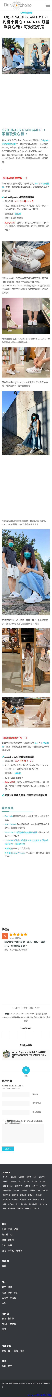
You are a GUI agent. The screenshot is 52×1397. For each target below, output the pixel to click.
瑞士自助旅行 (33, 1204)
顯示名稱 (35, 1094)
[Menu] (46, 5)
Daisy (37, 1008)
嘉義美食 (31, 1195)
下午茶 (5, 1177)
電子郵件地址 (37, 1103)
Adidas (14, 1014)
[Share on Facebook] (6, 1035)
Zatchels (9, 816)
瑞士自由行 (43, 1204)
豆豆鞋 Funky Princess (15, 852)
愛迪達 (38, 1014)
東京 (4, 1287)
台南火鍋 (16, 1190)
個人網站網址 (37, 1112)
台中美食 (13, 1182)
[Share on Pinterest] (22, 1035)
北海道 (29, 1177)
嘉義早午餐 (6, 1195)
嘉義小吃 (45, 1190)
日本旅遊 (23, 1200)
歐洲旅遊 (36, 1200)
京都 (10, 1292)
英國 (4, 1209)
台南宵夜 (27, 1186)
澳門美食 (11, 1204)
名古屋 (5, 1298)
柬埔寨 (5, 1323)
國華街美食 (6, 1200)
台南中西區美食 (8, 1186)
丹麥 (4, 1245)
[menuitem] (46, 5)
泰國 (4, 1318)
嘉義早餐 (15, 1195)
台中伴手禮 (41, 1177)
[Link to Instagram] (46, 1035)
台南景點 (43, 1186)
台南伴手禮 (18, 1186)
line (36, 183)
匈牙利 (19, 1250)
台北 (20, 1182)
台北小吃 (34, 1182)
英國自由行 (11, 1209)
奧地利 (11, 1250)
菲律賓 (13, 1323)
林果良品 (9, 848)
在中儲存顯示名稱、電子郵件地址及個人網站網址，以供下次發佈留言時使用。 (24, 1122)
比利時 (11, 1239)
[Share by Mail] (38, 1035)
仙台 (4, 1303)
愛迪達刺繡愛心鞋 (19, 1017)
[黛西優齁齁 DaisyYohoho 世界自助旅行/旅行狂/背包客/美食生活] (21, 5)
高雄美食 (36, 1209)
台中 (34, 1177)
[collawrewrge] (26, 56)
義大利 (5, 1234)
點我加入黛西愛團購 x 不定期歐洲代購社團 (25, 795)
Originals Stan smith (26, 1014)
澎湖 (4, 1366)
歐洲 (29, 1200)
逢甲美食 (20, 1209)
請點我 (18, 213)
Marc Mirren (11, 824)
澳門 (4, 1204)
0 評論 (25, 1008)
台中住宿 (5, 1182)
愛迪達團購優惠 (32, 1017)
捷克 (4, 1250)
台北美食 (42, 1182)
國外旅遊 (39, 1195)
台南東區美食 (7, 1190)
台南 (22, 1350)
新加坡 (11, 1318)
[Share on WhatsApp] (14, 1035)
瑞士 (17, 1204)
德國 (10, 1229)
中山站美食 (12, 1177)
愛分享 (30, 13)
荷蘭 (4, 1239)
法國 (42, 1200)
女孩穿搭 (23, 13)
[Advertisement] (26, 487)
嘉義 (38, 1190)
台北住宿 (27, 1182)
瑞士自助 (24, 1204)
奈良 (16, 1292)
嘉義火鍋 (23, 1195)
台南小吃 (35, 1186)
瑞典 (10, 1245)
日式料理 (15, 1200)
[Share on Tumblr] (30, 1035)
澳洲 (4, 1265)
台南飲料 (32, 1190)
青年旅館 (28, 1209)
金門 (10, 1366)
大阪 (4, 1292)
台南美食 (24, 1190)
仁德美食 (21, 1177)
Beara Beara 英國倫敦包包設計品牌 (21, 832)
